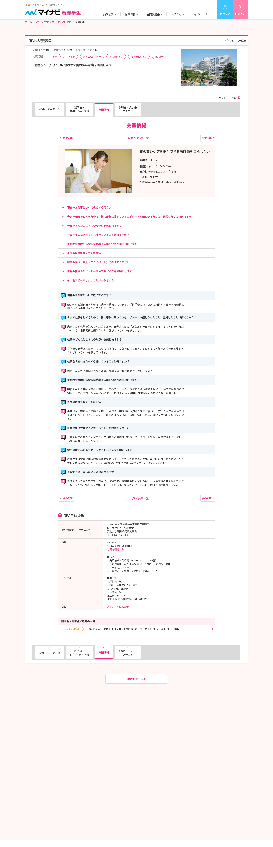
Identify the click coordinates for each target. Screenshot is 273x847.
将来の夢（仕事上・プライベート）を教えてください (98, 262)
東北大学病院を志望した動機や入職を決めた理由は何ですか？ (103, 244)
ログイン (240, 13)
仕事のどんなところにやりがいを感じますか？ (94, 226)
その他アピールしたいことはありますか (90, 280)
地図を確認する (115, 549)
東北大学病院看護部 (118, 606)
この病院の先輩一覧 (137, 138)
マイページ (200, 14)
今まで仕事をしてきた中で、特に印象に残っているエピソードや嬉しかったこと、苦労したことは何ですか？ (130, 216)
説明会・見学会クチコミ (128, 109)
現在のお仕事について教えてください (89, 207)
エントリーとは (227, 98)
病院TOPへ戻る (136, 679)
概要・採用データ (49, 109)
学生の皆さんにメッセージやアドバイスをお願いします (99, 271)
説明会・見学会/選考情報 (79, 109)
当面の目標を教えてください (84, 253)
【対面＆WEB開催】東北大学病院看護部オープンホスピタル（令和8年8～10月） (123, 629)
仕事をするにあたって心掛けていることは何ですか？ (98, 235)
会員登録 (225, 13)
